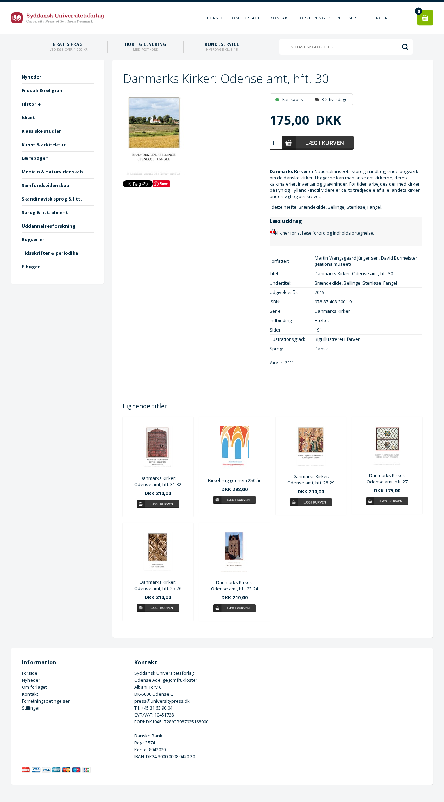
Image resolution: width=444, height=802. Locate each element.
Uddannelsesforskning (49, 226)
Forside (216, 18)
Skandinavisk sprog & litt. (52, 199)
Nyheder (31, 77)
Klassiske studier (41, 131)
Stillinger (375, 18)
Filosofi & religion (42, 90)
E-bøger (31, 266)
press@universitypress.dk (162, 701)
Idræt (28, 117)
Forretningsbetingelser (327, 18)
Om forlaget (247, 18)
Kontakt (280, 18)
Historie (31, 104)
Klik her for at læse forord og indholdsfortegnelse (324, 233)
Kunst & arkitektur (44, 144)
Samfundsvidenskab (45, 185)
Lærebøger (35, 158)
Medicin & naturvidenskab (52, 172)
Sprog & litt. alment (45, 212)
